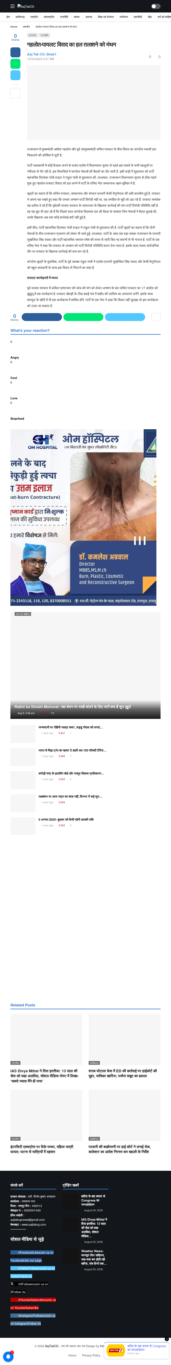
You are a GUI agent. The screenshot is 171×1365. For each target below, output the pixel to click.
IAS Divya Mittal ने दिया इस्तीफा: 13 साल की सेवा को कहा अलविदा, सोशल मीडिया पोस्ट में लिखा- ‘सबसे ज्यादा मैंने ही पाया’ (44, 1076)
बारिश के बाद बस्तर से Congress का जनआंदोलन (93, 1200)
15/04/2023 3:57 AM (40, 59)
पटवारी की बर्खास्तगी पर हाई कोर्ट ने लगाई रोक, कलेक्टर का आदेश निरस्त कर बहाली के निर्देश (120, 1149)
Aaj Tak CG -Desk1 (42, 54)
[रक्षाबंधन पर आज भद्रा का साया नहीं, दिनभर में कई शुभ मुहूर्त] (22, 803)
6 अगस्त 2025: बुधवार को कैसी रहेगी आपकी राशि (66, 819)
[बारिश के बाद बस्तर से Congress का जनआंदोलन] (70, 1202)
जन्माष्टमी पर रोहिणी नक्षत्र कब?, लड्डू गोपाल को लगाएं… (71, 727)
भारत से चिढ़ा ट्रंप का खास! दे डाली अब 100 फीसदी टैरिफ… (73, 750)
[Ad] (85, 918)
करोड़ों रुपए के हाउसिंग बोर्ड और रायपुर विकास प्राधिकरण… (71, 773)
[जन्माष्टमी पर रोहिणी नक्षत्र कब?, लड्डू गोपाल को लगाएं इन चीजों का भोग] (22, 734)
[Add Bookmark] (15, 93)
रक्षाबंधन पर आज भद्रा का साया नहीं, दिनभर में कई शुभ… (70, 796)
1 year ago (47, 733)
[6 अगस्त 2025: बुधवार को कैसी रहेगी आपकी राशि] (22, 826)
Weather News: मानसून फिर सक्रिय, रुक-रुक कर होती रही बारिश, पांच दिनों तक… (94, 1257)
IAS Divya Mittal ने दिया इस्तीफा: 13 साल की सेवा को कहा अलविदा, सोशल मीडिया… (94, 1227)
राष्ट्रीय (32, 35)
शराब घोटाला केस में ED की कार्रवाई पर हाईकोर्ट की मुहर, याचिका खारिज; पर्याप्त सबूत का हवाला (123, 1073)
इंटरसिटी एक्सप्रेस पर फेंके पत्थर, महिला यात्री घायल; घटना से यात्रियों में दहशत (41, 1149)
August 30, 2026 (93, 1210)
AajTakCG (51, 1346)
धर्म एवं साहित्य (23, 614)
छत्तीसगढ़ (94, 1063)
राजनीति (44, 35)
